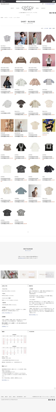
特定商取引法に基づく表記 (37, 396)
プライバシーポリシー (46, 396)
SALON (17, 8)
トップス (10, 17)
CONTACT (43, 8)
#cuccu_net (22, 258)
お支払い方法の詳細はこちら (7, 312)
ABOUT (12, 8)
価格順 (50, 28)
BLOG (10, 396)
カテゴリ (6, 17)
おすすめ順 (46, 28)
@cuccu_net (28, 250)
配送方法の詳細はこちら (33, 314)
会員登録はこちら (5, 326)
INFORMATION (19, 396)
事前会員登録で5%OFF (5, 3)
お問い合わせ (53, 396)
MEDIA (37, 8)
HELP (25, 396)
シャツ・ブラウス (17, 17)
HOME (2, 17)
